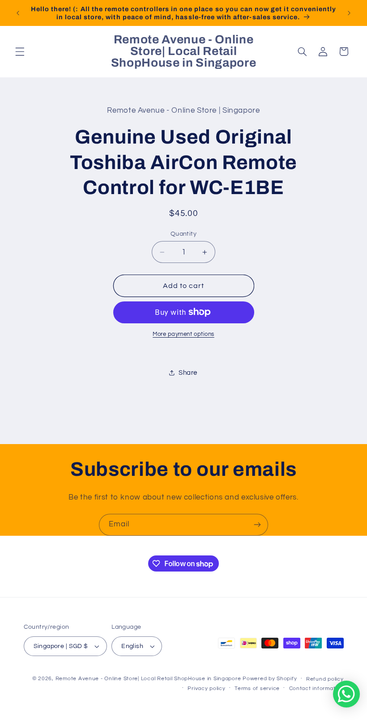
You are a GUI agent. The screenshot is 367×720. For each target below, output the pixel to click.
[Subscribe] (257, 525)
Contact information (316, 688)
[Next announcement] (349, 13)
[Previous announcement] (18, 13)
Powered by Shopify (270, 678)
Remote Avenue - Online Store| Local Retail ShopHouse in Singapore (148, 678)
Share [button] (188, 372)
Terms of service (257, 688)
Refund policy (325, 679)
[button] (19, 51)
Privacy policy (206, 688)
